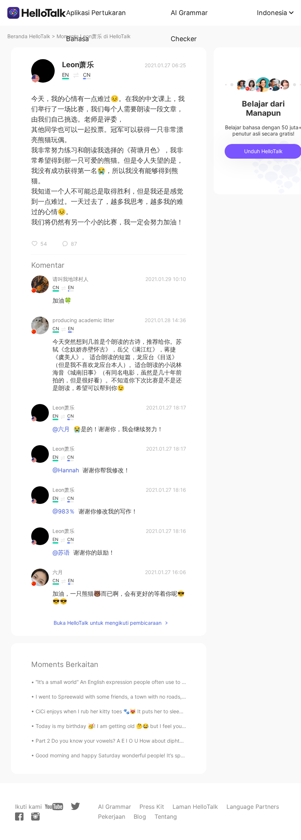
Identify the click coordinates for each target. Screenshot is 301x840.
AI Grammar (114, 806)
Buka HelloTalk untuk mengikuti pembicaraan (108, 623)
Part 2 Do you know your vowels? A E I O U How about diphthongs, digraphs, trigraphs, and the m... (155, 741)
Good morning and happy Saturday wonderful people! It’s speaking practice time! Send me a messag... (159, 755)
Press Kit (151, 806)
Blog (140, 816)
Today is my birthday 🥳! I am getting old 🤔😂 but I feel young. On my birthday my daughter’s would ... (161, 726)
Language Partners (252, 806)
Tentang (166, 816)
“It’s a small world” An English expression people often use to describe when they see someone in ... (154, 682)
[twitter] (75, 806)
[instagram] (35, 816)
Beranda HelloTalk (28, 36)
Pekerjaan (111, 816)
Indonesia (272, 13)
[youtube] (54, 806)
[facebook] (19, 816)
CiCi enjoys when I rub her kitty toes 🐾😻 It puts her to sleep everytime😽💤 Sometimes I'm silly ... (154, 711)
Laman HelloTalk (195, 806)
